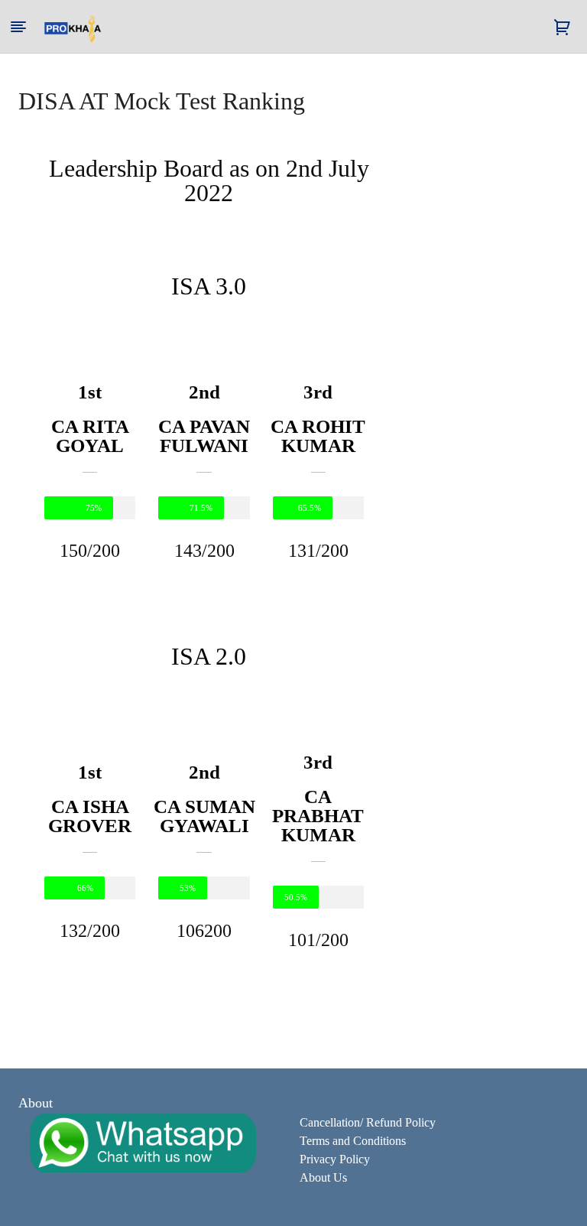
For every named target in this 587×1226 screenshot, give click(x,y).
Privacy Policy (335, 1159)
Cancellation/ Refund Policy (368, 1122)
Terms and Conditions (353, 1140)
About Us (323, 1177)
